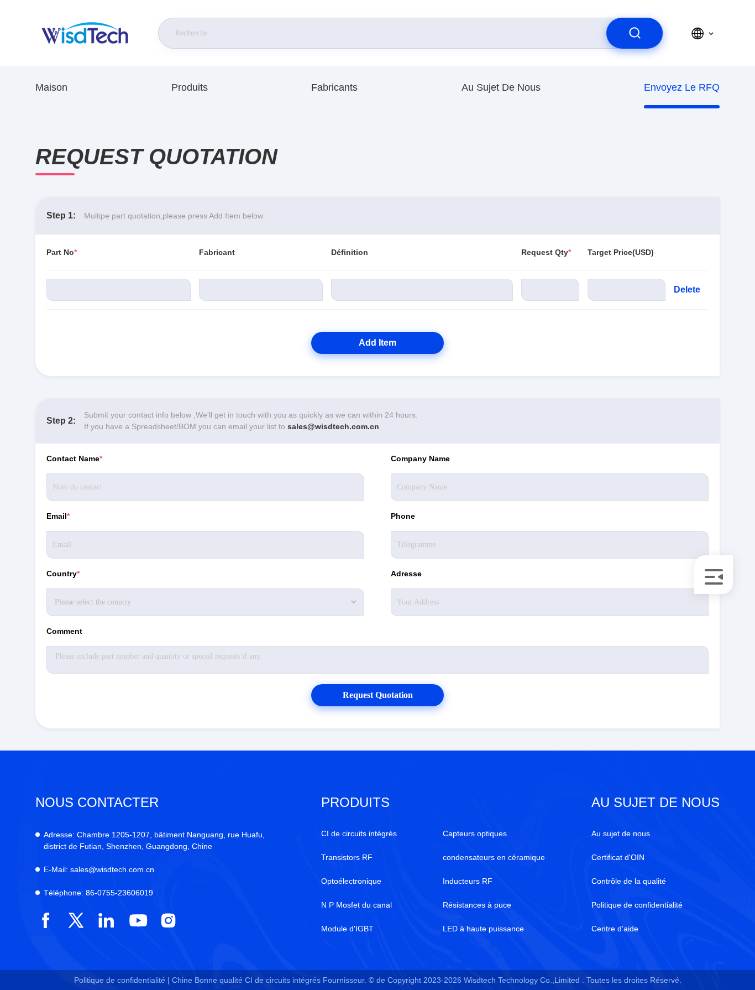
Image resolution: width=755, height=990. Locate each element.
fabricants (334, 87)
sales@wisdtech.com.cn (333, 426)
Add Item (377, 342)
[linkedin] (106, 920)
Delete (687, 289)
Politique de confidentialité (637, 904)
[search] (634, 33)
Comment (64, 631)
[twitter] (76, 920)
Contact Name (74, 458)
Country (63, 573)
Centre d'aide (614, 928)
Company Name (420, 458)
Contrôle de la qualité (628, 881)
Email (58, 516)
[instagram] (168, 920)
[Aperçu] (85, 33)
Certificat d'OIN (617, 857)
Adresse (406, 573)
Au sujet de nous (501, 87)
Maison (51, 87)
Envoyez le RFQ (682, 87)
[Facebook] (45, 920)
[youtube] (137, 920)
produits (189, 87)
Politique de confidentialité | (122, 980)
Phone (403, 516)
